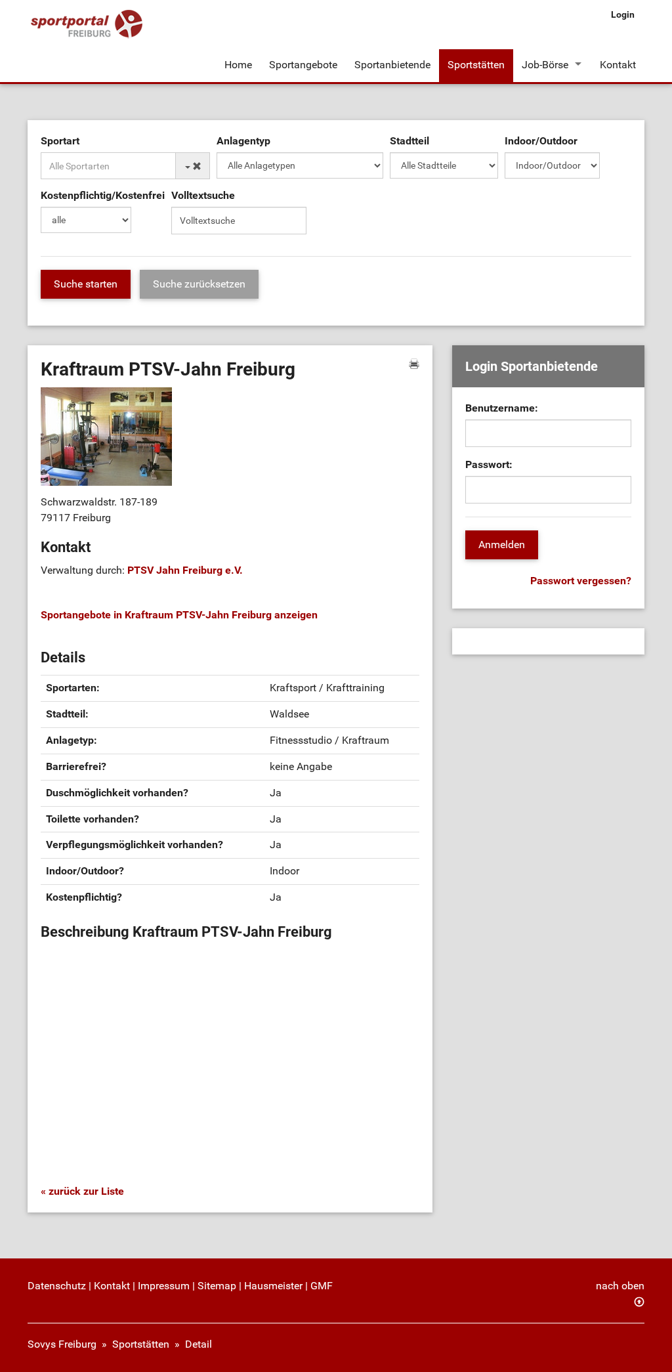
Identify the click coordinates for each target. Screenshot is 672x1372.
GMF (321, 1285)
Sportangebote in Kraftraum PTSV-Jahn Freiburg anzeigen (179, 615)
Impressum (164, 1285)
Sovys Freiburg (62, 1344)
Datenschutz (57, 1285)
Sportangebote (303, 64)
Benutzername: (501, 408)
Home (238, 64)
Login (623, 14)
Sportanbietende (392, 64)
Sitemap (217, 1285)
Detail (198, 1344)
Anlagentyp (243, 141)
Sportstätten (476, 64)
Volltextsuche (203, 195)
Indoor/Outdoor (541, 141)
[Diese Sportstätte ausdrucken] (414, 363)
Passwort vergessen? (580, 580)
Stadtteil (409, 141)
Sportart (60, 141)
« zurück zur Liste (82, 1191)
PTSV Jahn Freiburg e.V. (185, 570)
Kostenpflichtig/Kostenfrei (103, 195)
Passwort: (489, 464)
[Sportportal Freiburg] (87, 25)
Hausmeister (273, 1285)
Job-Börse (545, 64)
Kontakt (618, 64)
